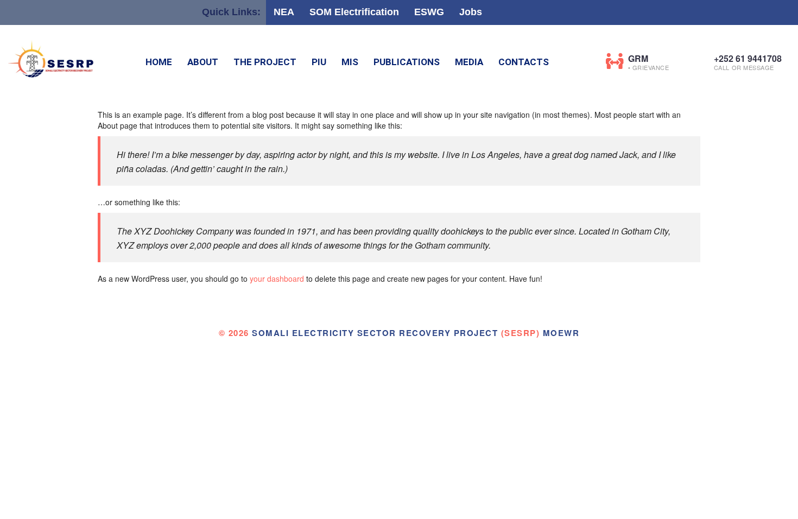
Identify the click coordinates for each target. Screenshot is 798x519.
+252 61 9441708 (748, 58)
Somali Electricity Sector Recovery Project (375, 333)
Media (469, 61)
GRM (638, 58)
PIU (319, 61)
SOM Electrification (354, 12)
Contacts (523, 61)
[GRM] (615, 61)
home (158, 61)
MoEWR (561, 333)
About (202, 61)
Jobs (470, 12)
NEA (284, 12)
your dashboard (277, 278)
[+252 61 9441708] (700, 61)
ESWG (429, 12)
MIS (349, 61)
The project (264, 61)
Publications (406, 61)
